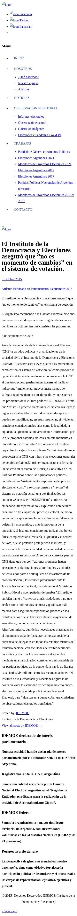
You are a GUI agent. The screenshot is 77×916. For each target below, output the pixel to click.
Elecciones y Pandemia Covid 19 (39, 135)
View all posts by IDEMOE (22, 725)
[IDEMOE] (6, 4)
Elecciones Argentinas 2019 (36, 170)
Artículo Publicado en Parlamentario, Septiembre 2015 (37, 289)
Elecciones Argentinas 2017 (36, 176)
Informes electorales (31, 116)
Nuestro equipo (28, 83)
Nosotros (23, 68)
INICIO (19, 58)
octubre (10, 279)
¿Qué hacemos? (28, 77)
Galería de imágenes (31, 129)
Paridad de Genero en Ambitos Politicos (44, 151)
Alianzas (23, 89)
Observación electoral (36, 108)
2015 (18, 279)
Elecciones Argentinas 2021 (36, 158)
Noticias (22, 97)
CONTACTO (23, 209)
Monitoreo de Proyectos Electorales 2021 (44, 164)
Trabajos (22, 143)
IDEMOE (22, 713)
